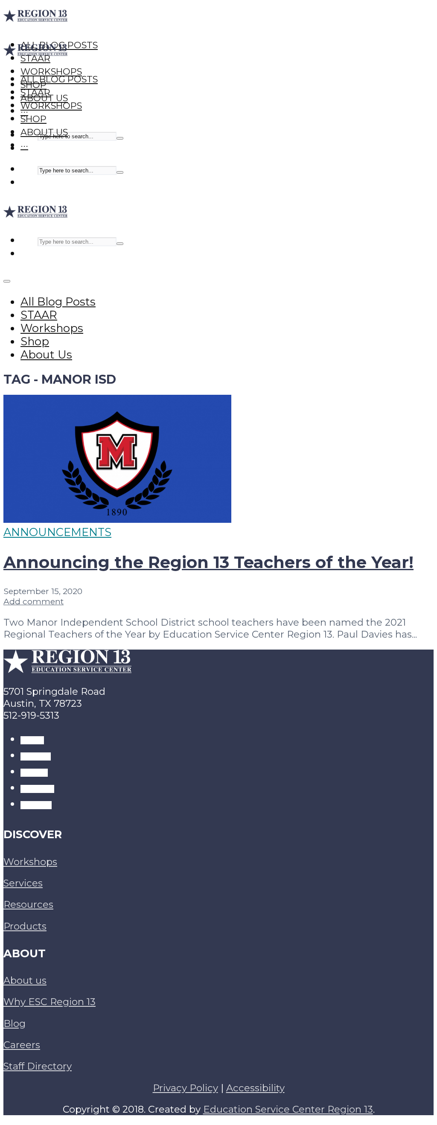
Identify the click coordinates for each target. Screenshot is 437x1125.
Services (23, 883)
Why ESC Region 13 (49, 1002)
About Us (44, 132)
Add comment (33, 601)
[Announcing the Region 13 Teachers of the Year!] (117, 518)
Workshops (51, 105)
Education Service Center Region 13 (288, 1109)
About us (25, 980)
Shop (33, 119)
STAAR (35, 92)
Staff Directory (37, 1066)
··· (24, 145)
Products (25, 926)
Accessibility (255, 1088)
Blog (14, 1023)
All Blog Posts (59, 79)
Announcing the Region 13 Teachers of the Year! (208, 562)
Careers (21, 1045)
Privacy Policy (185, 1088)
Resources (28, 904)
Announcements (57, 532)
